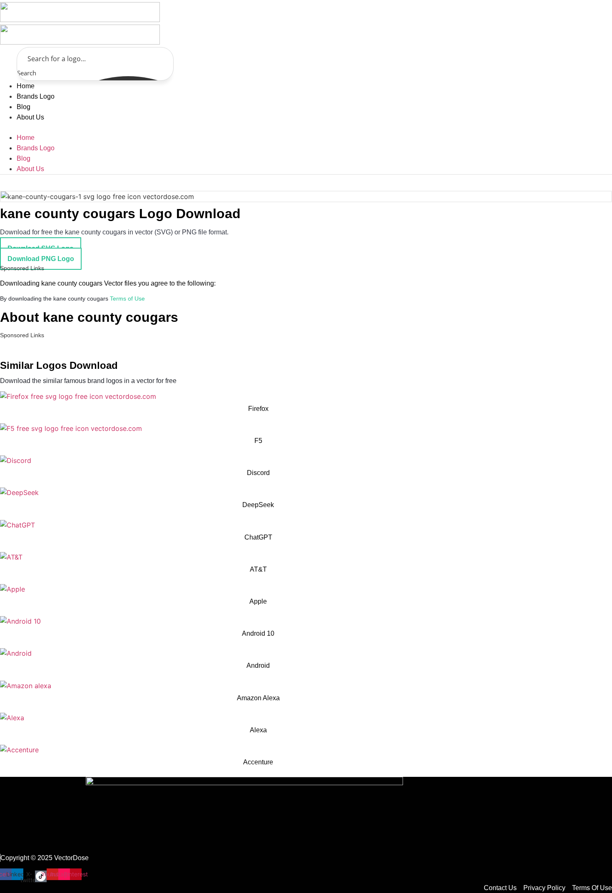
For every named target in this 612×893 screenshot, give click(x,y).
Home (26, 86)
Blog (23, 106)
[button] (90, 127)
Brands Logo (36, 96)
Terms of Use (127, 298)
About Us (30, 117)
